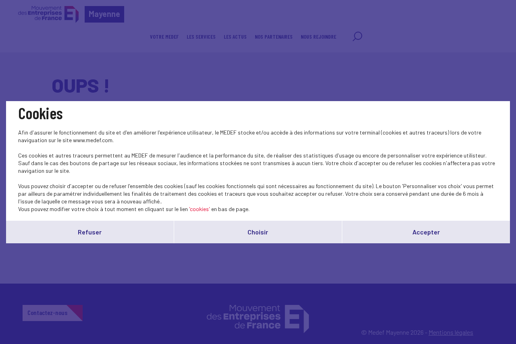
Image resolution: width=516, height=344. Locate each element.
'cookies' (199, 208)
